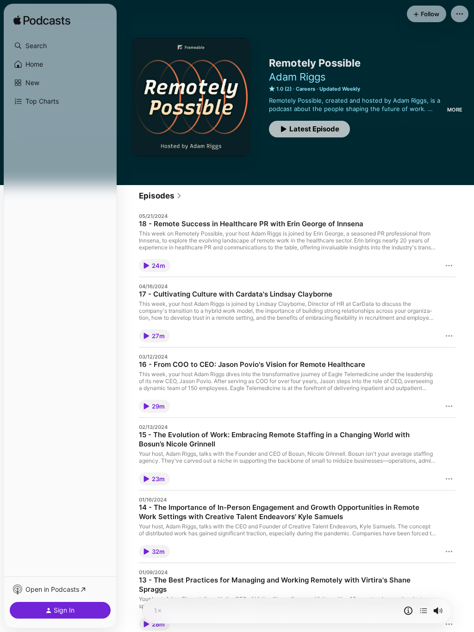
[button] (60, 46)
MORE (454, 109)
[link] (160, 196)
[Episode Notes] (408, 610)
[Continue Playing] (423, 610)
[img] (41, 20)
